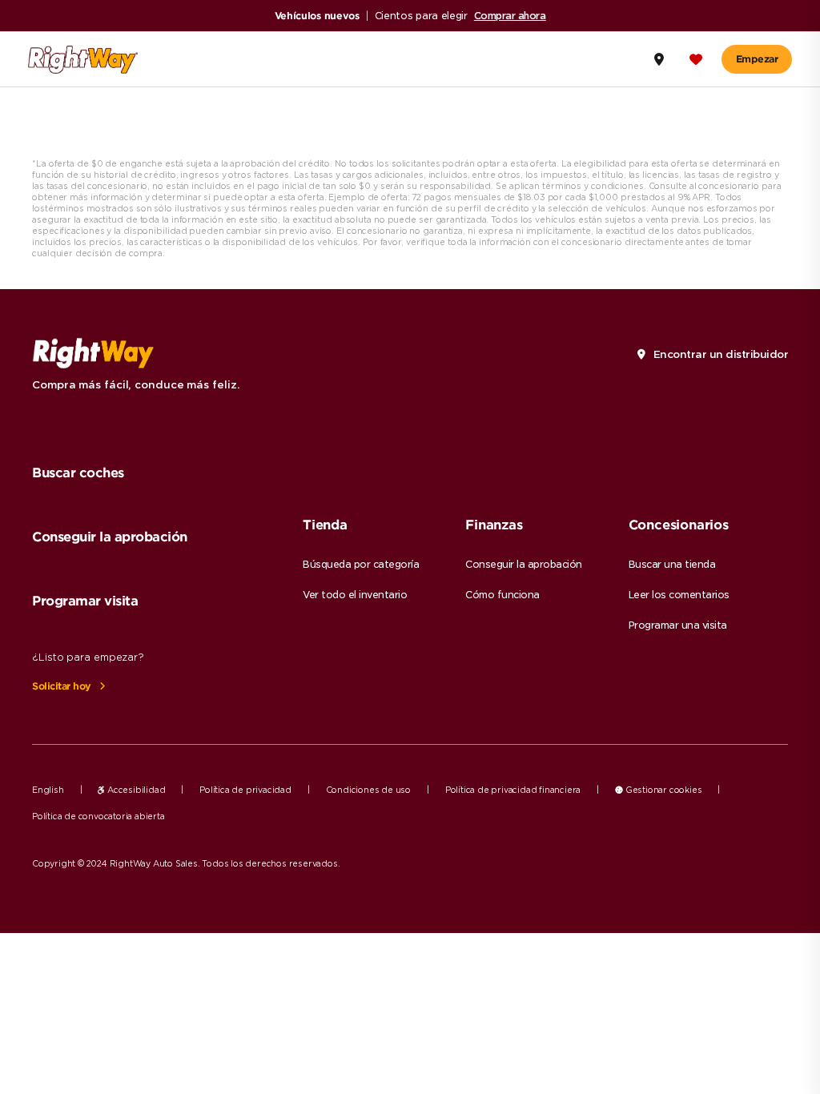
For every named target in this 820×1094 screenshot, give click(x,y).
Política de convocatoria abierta (98, 816)
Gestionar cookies (662, 789)
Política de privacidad (245, 789)
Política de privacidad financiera (513, 789)
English (48, 789)
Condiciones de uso (368, 789)
